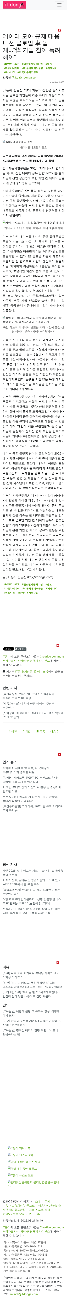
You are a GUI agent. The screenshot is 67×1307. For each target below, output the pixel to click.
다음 (53, 731)
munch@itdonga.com (24, 1294)
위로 (27, 731)
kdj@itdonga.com (26, 77)
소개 (38, 1201)
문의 (47, 1201)
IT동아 (6, 656)
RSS (37, 1213)
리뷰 (6, 967)
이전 (13, 731)
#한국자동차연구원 (28, 72)
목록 (42, 731)
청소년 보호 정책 (39, 1209)
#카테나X (51, 68)
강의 (6, 1005)
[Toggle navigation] (59, 5)
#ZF (16, 63)
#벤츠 (49, 63)
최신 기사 (10, 864)
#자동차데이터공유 (32, 68)
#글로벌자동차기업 (32, 63)
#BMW (8, 63)
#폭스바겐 (9, 72)
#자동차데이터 (12, 68)
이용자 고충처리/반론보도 (19, 1205)
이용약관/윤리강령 (49, 1205)
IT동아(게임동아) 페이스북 (31, 671)
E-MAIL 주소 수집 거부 (17, 1213)
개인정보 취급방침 (14, 1209)
